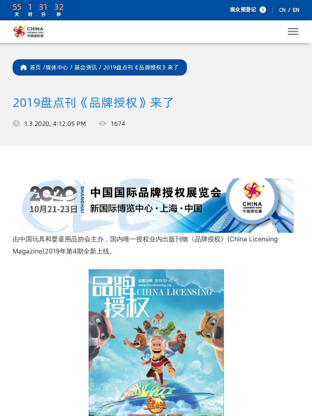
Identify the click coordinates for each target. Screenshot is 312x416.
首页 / (38, 67)
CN (282, 9)
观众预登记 (243, 9)
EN (296, 9)
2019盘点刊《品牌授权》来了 (141, 67)
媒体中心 (60, 67)
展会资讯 (88, 67)
